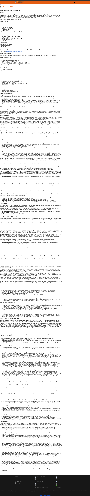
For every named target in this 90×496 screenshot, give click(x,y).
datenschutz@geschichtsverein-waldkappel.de (14, 51)
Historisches (63, 2)
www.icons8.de (42, 485)
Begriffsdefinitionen (5, 40)
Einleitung (3, 25)
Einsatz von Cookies (5, 30)
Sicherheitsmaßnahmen (6, 29)
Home (40, 2)
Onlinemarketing (5, 35)
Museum (48, 2)
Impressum (70, 2)
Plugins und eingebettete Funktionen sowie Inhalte (11, 36)
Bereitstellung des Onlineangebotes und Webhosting (11, 34)
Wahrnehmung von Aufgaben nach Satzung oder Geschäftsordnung (14, 31)
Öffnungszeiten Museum (40, 479)
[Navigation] (74, 2)
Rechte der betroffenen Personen (7, 39)
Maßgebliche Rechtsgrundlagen (7, 28)
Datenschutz (59, 487)
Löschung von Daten (5, 37)
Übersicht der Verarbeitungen (7, 27)
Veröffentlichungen (55, 2)
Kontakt (58, 479)
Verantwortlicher (5, 26)
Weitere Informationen (43, 495)
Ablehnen (8, 493)
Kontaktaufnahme (5, 32)
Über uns (43, 2)
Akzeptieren (3, 493)
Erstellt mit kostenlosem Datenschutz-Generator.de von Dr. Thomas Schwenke (14, 472)
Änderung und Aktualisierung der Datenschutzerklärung (12, 38)
